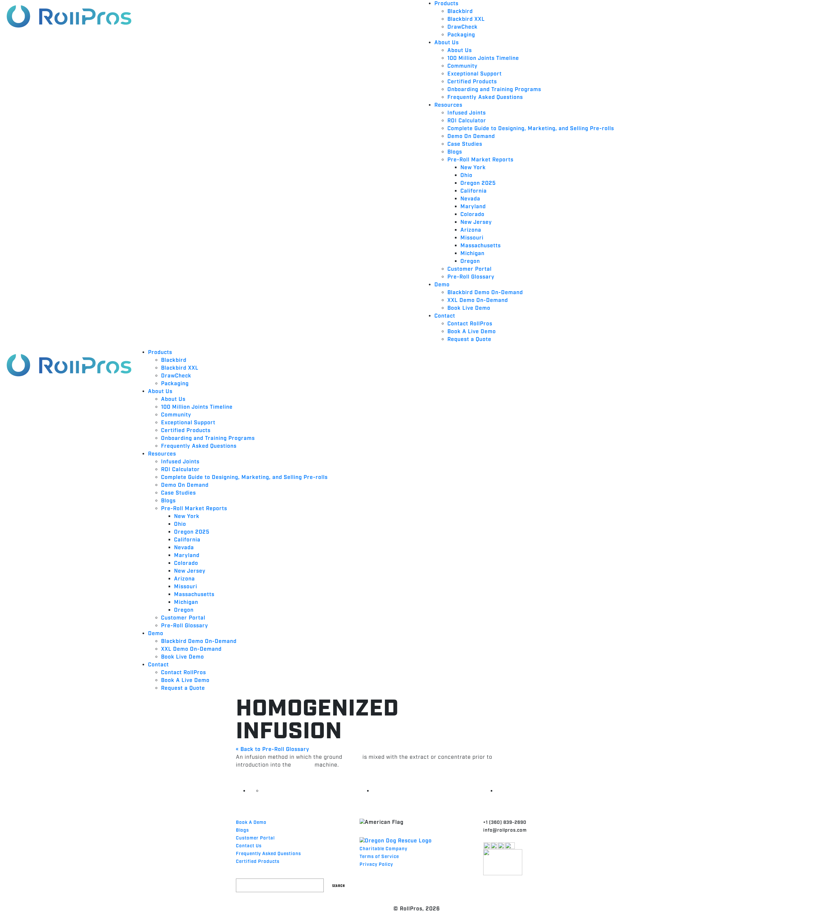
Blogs (454, 152)
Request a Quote (469, 339)
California (473, 191)
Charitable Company (383, 849)
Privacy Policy (376, 864)
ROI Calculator (466, 120)
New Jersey (476, 222)
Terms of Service (379, 857)
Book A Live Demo (471, 331)
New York (473, 167)
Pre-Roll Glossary (471, 277)
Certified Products (472, 81)
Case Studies (464, 144)
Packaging (461, 35)
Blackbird (460, 11)
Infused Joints (466, 113)
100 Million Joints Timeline (483, 58)
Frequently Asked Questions (485, 97)
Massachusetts (480, 245)
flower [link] (352, 757)
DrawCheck (462, 27)
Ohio (466, 175)
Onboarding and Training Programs (494, 89)
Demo (442, 284)
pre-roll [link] (303, 765)
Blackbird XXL (466, 19)
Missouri (472, 238)
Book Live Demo (468, 308)
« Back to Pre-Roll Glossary (272, 749)
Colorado (472, 214)
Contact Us (249, 846)
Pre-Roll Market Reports (480, 160)
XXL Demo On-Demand (477, 300)
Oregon (470, 261)
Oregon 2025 (478, 183)
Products (446, 3)
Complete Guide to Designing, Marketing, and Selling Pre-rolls (530, 128)
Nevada (470, 199)
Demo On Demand (471, 136)
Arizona (470, 230)
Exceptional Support (474, 74)
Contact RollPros (469, 323)
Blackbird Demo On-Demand (485, 292)
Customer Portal (469, 269)
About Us (446, 42)
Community (462, 66)
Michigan (472, 253)
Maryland (473, 206)
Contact (444, 316)
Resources (448, 105)
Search (338, 885)
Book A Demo (251, 822)
